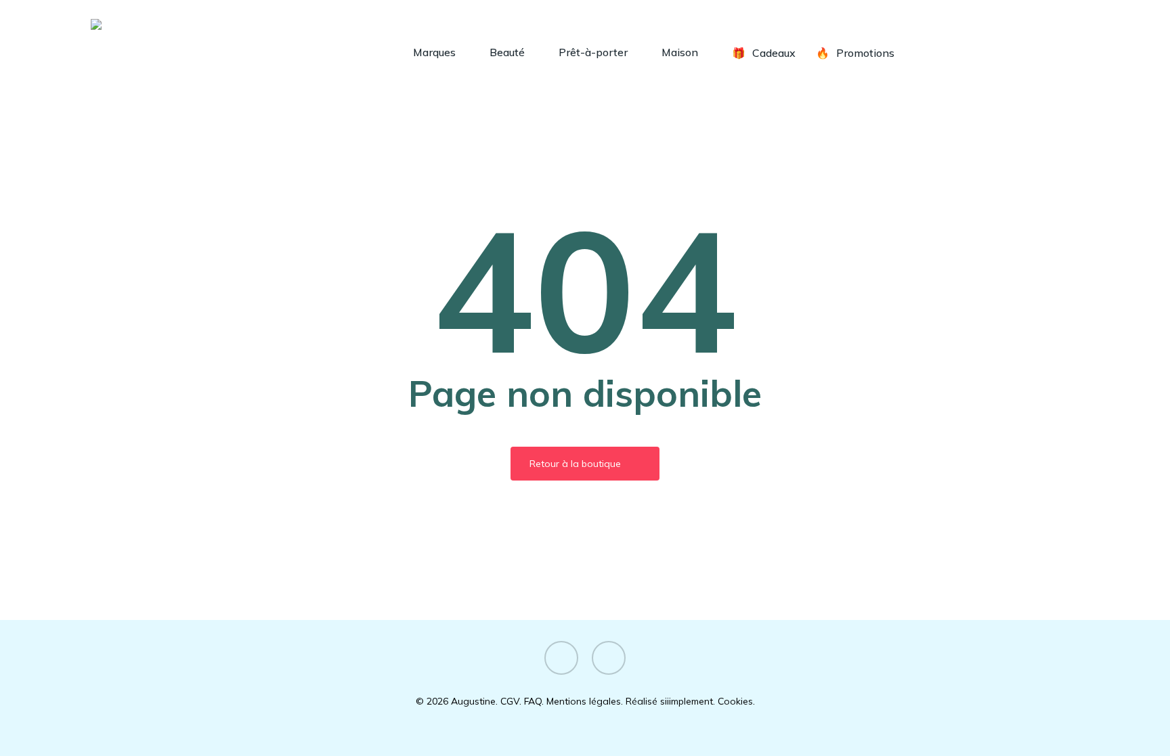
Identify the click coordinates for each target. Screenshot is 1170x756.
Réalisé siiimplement (669, 701)
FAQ (533, 701)
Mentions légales (583, 701)
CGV (509, 701)
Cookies (735, 701)
